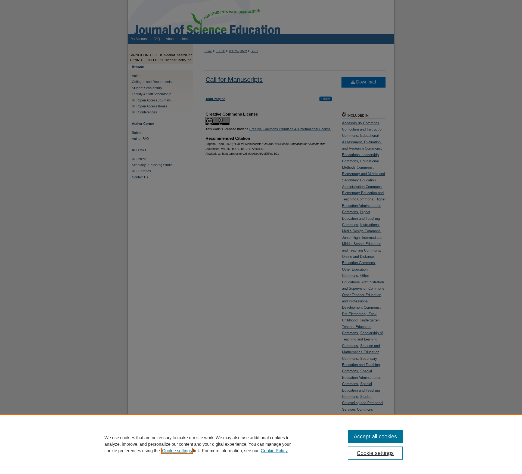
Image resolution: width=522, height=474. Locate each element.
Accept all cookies (375, 436)
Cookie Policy (274, 450)
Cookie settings (177, 450)
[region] (261, 444)
